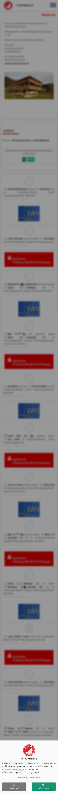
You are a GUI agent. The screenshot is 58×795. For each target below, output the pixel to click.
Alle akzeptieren (44, 786)
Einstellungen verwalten (29, 777)
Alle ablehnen (14, 786)
